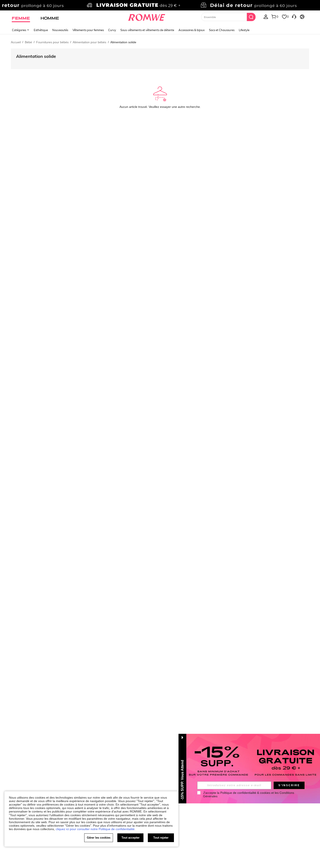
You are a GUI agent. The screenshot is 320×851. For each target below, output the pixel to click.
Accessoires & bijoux (192, 30)
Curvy (112, 30)
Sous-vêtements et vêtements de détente (147, 30)
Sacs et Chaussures (221, 30)
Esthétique (41, 30)
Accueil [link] (16, 42)
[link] (160, 5)
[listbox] (265, 16)
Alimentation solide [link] (123, 42)
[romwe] (146, 16)
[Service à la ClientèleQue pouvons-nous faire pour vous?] (294, 16)
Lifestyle (244, 30)
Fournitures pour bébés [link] (52, 42)
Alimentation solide (36, 56)
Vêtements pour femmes (88, 30)
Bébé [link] (28, 42)
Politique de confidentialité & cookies (245, 792)
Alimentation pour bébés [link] (89, 42)
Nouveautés (60, 30)
